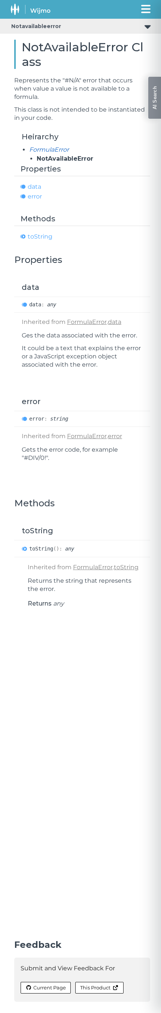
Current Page (49, 988)
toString (40, 236)
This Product (95, 988)
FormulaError (49, 149)
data (34, 186)
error (35, 196)
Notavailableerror (36, 26)
